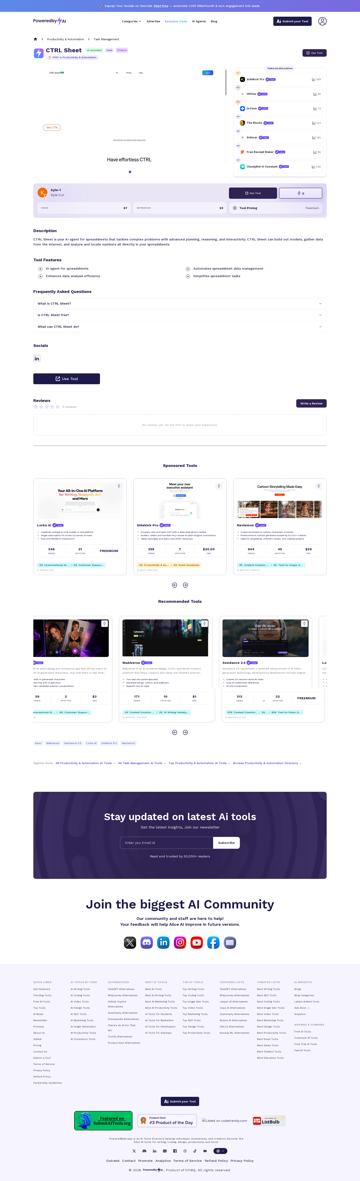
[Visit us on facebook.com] (213, 942)
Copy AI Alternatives (232, 1007)
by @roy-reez (43, 717)
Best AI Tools (153, 989)
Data (109, 50)
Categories (130, 21)
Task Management (106, 39)
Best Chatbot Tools (269, 1051)
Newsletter (40, 1020)
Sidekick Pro (109, 743)
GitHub (37, 1039)
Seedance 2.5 (72, 743)
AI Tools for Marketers (159, 1020)
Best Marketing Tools (270, 1020)
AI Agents (199, 21)
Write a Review (311, 403)
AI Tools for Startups (158, 1032)
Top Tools (39, 1007)
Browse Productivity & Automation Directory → (267, 763)
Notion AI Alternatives (233, 1020)
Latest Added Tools (306, 1001)
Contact (129, 1161)
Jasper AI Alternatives (234, 1001)
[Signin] (322, 21)
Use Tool (316, 52)
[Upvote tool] (118, 486)
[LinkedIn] (154, 1151)
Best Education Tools (270, 1057)
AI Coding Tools (80, 995)
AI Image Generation (83, 1026)
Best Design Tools (268, 1026)
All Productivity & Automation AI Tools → (86, 763)
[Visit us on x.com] (130, 942)
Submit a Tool (42, 1057)
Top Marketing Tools (195, 1014)
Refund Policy (41, 1076)
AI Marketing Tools (82, 1020)
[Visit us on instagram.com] (180, 942)
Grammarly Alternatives (123, 1012)
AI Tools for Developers (160, 1026)
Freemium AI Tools (306, 1037)
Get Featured (41, 989)
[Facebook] (175, 1151)
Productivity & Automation (65, 39)
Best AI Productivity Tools (161, 1007)
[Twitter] (134, 1151)
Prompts (38, 1026)
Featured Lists (232, 982)
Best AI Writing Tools (158, 995)
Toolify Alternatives (120, 1036)
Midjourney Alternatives (123, 995)
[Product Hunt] (167, 1120)
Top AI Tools (192, 982)
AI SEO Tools (78, 1014)
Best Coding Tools (268, 1001)
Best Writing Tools (268, 989)
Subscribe (226, 843)
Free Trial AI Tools (305, 1044)
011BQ (190, 1170)
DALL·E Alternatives (232, 1026)
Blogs (297, 989)
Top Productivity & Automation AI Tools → (200, 763)
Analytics (300, 1014)
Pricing (37, 1045)
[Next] (185, 585)
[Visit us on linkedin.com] (163, 942)
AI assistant (94, 50)
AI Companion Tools (83, 1039)
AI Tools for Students (158, 1014)
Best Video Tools (268, 1014)
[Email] (165, 1151)
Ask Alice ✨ (302, 1007)
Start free (161, 6)
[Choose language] (220, 1151)
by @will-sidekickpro (147, 570)
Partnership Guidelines (47, 1082)
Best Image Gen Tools (271, 1007)
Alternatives (118, 982)
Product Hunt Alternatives (124, 1042)
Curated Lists (268, 982)
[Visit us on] (230, 942)
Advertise (153, 21)
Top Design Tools (193, 1026)
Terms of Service (44, 1064)
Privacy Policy (41, 1070)
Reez (38, 743)
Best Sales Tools (268, 1045)
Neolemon (128, 743)
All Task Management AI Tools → (142, 763)
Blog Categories (304, 995)
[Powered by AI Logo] (49, 21)
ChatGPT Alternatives (121, 989)
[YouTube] (205, 1151)
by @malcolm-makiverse (149, 717)
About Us (39, 1032)
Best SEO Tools (266, 995)
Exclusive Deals (176, 21)
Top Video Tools (192, 1007)
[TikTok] (195, 1151)
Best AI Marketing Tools (160, 1001)
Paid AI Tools (302, 1050)
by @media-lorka (45, 570)
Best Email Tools (267, 1039)
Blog (214, 21)
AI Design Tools (80, 1007)
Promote (145, 1161)
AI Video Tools (80, 1001)
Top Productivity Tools (196, 1032)
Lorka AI (91, 743)
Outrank (113, 1161)
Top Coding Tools (193, 995)
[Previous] (175, 585)
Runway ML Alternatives (235, 1032)
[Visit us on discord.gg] (146, 942)
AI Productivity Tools (83, 1032)
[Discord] (144, 1151)
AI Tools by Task (84, 982)
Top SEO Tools (191, 1020)
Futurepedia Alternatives (123, 1019)
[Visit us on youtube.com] (196, 942)
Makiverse (52, 743)
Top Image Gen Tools (195, 1001)
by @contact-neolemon (248, 570)
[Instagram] (185, 1151)
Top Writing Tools (193, 989)
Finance (122, 50)
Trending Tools (42, 995)
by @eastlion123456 (247, 717)
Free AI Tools (41, 1001)
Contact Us (40, 1051)
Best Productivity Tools (271, 1032)
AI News (38, 1014)
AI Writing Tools (80, 989)
